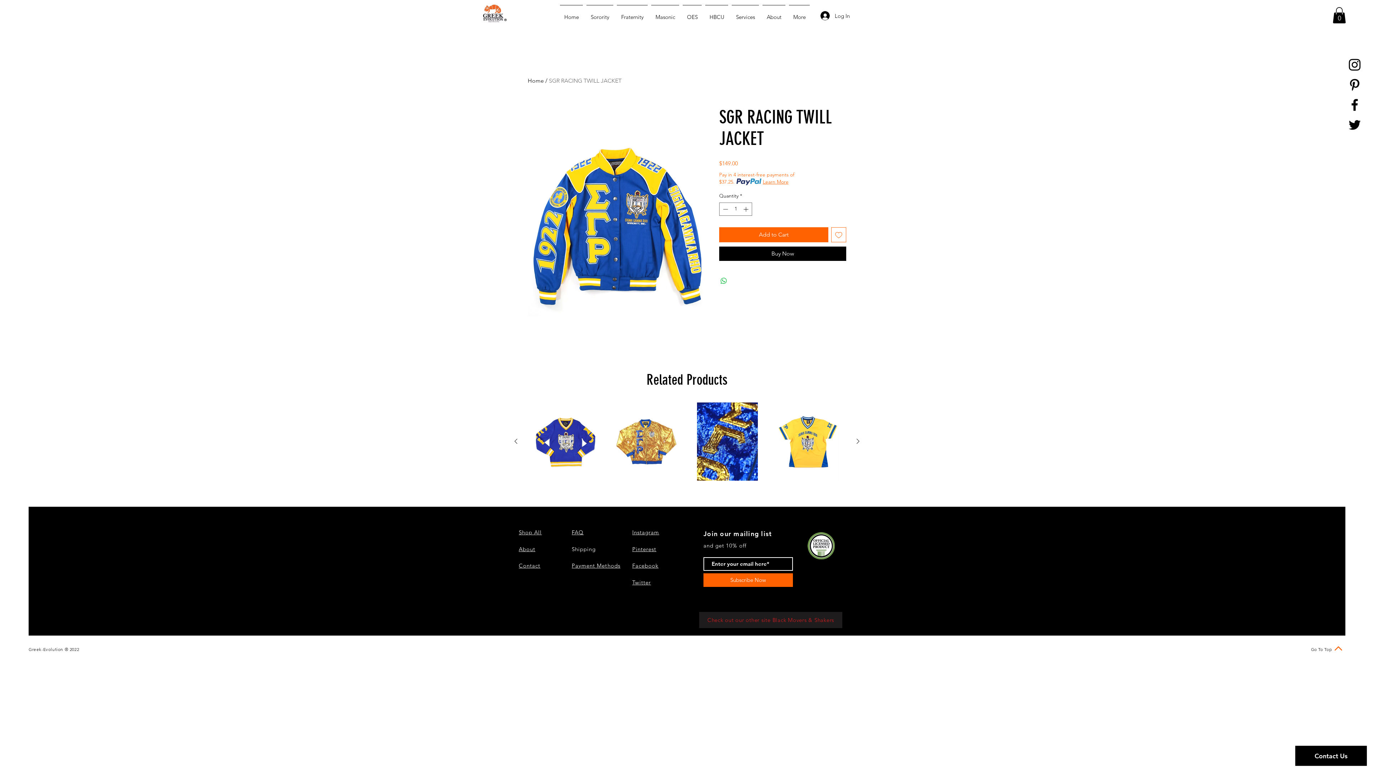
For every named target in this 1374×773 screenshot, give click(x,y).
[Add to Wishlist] (838, 234)
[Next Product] (858, 441)
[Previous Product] (516, 441)
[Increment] (746, 209)
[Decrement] (724, 209)
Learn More (776, 182)
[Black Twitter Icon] (1355, 125)
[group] (687, 441)
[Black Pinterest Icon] (1355, 85)
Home (536, 80)
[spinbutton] (735, 209)
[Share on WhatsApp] (724, 281)
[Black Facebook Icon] (1355, 105)
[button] (1339, 15)
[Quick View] (565, 441)
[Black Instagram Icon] (1355, 65)
